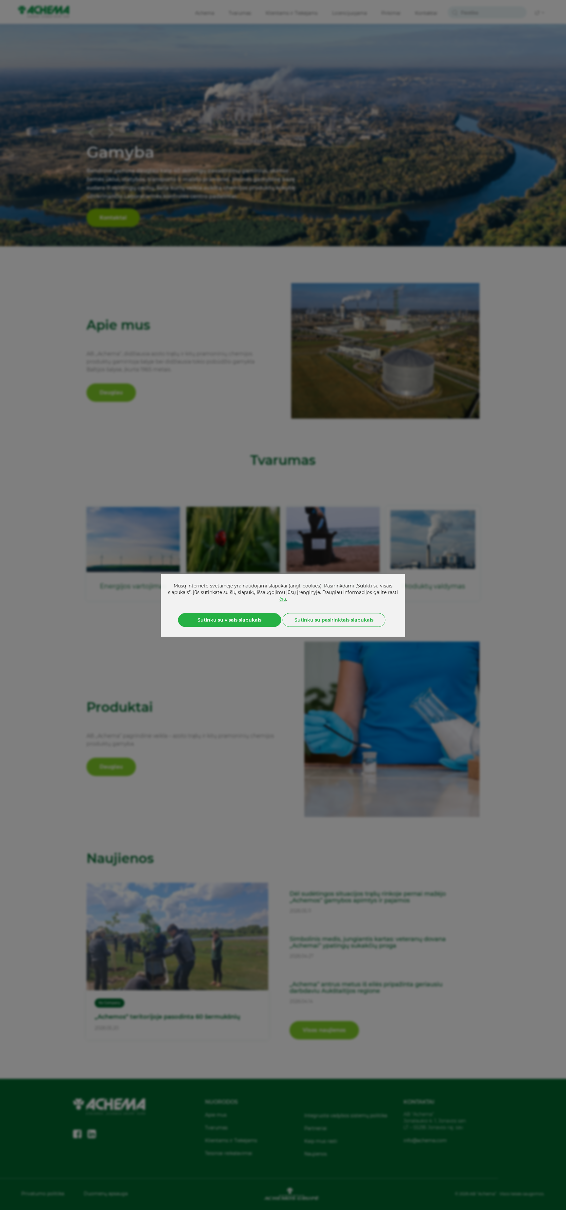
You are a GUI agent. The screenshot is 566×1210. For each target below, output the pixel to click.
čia (282, 599)
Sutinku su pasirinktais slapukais (333, 620)
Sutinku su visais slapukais (229, 620)
